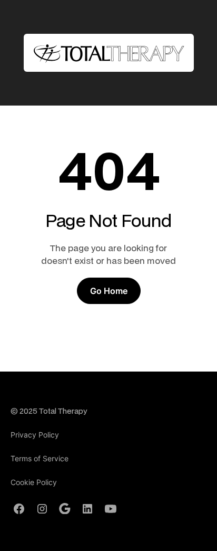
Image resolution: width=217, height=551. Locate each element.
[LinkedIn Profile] (87, 508)
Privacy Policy (35, 434)
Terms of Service (39, 458)
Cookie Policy (34, 482)
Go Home (108, 291)
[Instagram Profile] (42, 508)
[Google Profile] (65, 509)
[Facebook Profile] (19, 508)
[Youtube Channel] (110, 508)
